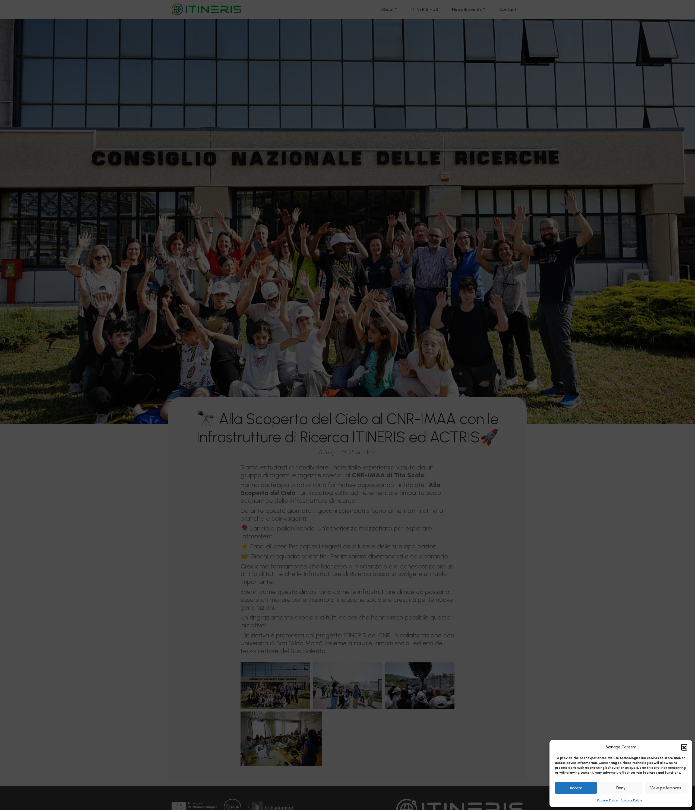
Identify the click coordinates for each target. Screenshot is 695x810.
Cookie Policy (607, 800)
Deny (621, 788)
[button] (684, 747)
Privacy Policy (631, 800)
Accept (576, 788)
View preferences (665, 788)
